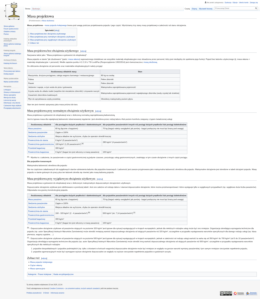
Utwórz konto (243, 3)
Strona (27, 9)
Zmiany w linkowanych (12, 92)
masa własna (73, 59)
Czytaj (187, 9)
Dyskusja (228, 3)
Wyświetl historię (205, 9)
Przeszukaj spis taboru (12, 71)
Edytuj (194, 9)
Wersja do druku (10, 98)
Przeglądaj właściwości (12, 108)
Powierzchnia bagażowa (38, 152)
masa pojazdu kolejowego (56, 25)
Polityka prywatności (34, 293)
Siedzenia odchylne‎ (36, 136)
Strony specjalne (10, 95)
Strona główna (9, 26)
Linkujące (7, 90)
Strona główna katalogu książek (12, 54)
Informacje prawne (57, 293)
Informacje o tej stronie (12, 103)
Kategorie (32, 274)
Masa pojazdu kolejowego (41, 262)
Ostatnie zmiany (9, 31)
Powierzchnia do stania (38, 140)
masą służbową (150, 62)
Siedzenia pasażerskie (37, 132)
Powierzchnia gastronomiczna (41, 144)
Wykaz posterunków (11, 82)
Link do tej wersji (10, 100)
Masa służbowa (48, 21)
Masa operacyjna (37, 268)
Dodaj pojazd (9, 74)
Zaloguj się (254, 3)
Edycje (235, 3)
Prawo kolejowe (44, 274)
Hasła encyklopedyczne (63, 274)
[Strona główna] (12, 11)
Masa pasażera (34, 128)
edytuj (83, 51)
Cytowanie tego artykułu (12, 106)
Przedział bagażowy (36, 148)
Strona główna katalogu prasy (12, 45)
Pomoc (6, 34)
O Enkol (46, 293)
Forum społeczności (11, 29)
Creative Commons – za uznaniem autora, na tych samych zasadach (74, 288)
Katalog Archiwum (10, 63)
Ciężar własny (36, 265)
